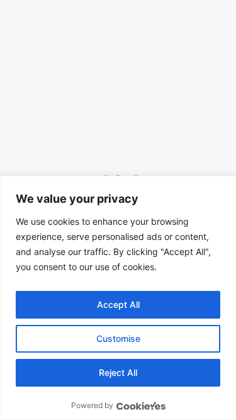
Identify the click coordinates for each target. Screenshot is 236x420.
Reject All (118, 372)
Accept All (118, 304)
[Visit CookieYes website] (141, 406)
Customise (118, 338)
